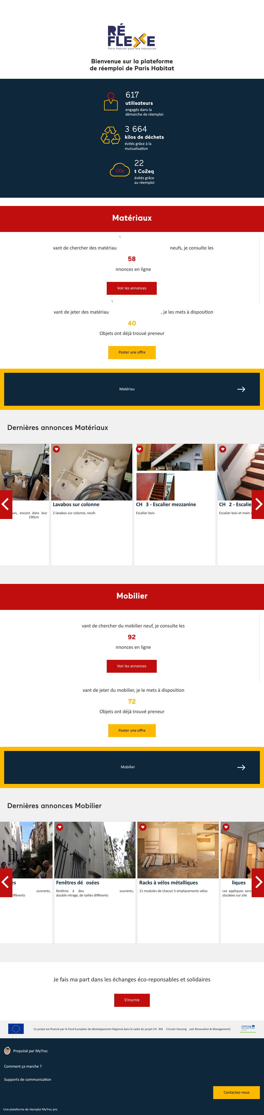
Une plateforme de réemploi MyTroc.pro (30, 1109)
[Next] (258, 504)
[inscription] (132, 1006)
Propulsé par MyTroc (30, 1051)
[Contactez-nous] (236, 1098)
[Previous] (6, 504)
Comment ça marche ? (23, 1067)
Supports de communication (27, 1080)
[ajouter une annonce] (132, 294)
